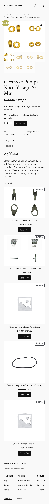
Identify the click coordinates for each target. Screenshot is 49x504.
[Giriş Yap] (35, 5)
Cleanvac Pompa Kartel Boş (24, 444)
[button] (41, 25)
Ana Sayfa (8, 14)
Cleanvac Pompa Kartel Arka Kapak (24, 327)
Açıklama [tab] (11, 140)
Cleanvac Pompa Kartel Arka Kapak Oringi (24, 385)
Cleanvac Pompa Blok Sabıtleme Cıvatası (24, 268)
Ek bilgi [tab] (9, 146)
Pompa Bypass (19, 14)
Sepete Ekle (20, 124)
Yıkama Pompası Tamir (13, 5)
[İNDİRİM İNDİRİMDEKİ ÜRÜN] (24, 202)
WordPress (8, 499)
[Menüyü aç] (29, 5)
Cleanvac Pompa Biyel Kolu (24, 220)
